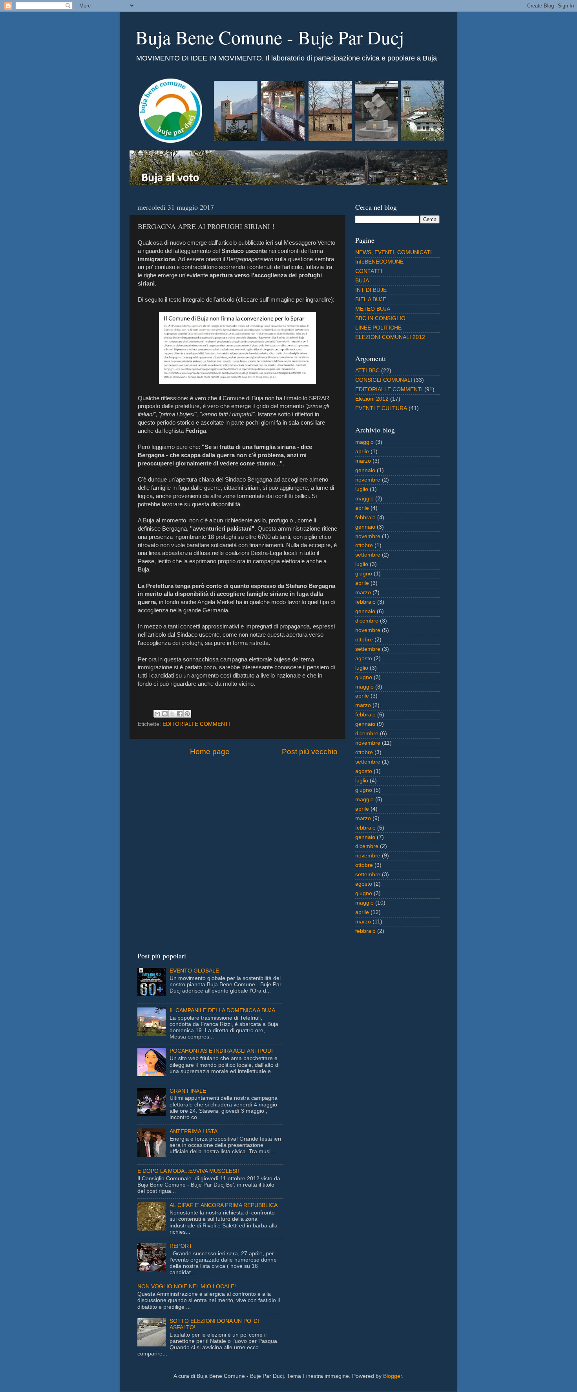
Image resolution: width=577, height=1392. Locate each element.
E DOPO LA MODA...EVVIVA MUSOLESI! (188, 1171)
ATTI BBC (367, 371)
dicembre (366, 621)
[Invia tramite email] (157, 714)
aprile (362, 451)
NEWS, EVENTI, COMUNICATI (393, 252)
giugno (363, 574)
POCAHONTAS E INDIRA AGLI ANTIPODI (221, 1051)
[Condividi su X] (172, 714)
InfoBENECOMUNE (379, 262)
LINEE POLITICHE (378, 328)
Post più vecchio (310, 751)
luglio (361, 489)
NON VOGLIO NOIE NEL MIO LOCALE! (186, 1286)
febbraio (365, 517)
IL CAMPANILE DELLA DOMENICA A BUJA (222, 1010)
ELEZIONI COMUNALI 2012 (390, 337)
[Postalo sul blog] (165, 714)
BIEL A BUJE (370, 299)
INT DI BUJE (371, 290)
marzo (363, 461)
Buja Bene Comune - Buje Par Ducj (269, 36)
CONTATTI (368, 271)
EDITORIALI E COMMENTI (196, 724)
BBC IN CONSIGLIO (380, 318)
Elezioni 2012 (372, 399)
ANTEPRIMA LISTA (193, 1131)
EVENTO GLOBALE (194, 971)
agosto (363, 658)
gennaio (365, 470)
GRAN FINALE (188, 1091)
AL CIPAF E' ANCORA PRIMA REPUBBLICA (224, 1205)
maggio (364, 442)
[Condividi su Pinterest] (187, 714)
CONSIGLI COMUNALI (383, 380)
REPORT (181, 1246)
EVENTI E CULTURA (381, 408)
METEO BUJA (372, 309)
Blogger (392, 1376)
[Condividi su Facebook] (180, 714)
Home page (210, 751)
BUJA (362, 281)
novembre (367, 480)
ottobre (364, 545)
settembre (367, 555)
